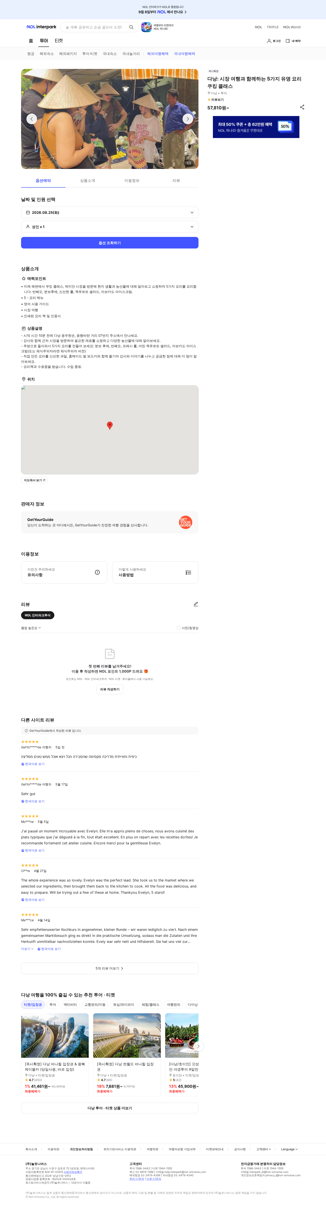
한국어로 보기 (35, 764)
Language (288, 1149)
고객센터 (262, 1149)
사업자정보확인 (73, 1172)
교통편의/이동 (95, 1004)
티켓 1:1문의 (154, 1178)
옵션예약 (43, 180)
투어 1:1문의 (137, 1178)
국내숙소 (110, 53)
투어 (52, 1004)
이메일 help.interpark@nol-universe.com (181, 1172)
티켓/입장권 (33, 1004)
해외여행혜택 (158, 53)
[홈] (31, 40)
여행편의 (173, 1004)
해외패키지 (68, 53)
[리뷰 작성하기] (195, 604)
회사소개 (31, 1149)
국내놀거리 (131, 53)
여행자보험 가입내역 (182, 1149)
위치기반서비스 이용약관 (120, 1149)
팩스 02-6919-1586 (141, 1172)
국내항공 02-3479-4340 (178, 1175)
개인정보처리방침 (81, 1149)
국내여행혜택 (184, 53)
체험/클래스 (150, 1004)
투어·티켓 (89, 53)
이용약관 (53, 1149)
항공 (30, 53)
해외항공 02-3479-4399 (145, 1175)
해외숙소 (47, 53)
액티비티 (70, 1004)
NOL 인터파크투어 (38, 615)
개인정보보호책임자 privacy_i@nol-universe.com (270, 1175)
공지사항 (240, 1149)
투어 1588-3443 (140, 1168)
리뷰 (176, 180)
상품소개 (87, 180)
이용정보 (131, 180)
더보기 (25, 949)
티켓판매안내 (215, 1149)
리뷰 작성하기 (110, 689)
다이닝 (193, 1004)
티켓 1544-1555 (162, 1168)
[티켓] (59, 40)
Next (198, 1046)
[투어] (43, 40)
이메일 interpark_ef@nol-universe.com (264, 1172)
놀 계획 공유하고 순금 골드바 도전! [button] (94, 27)
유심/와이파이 (123, 1004)
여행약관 (152, 1149)
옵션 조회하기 (110, 242)
